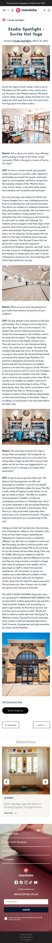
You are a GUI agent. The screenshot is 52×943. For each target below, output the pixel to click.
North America (15, 710)
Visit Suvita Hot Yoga (12, 702)
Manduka (29, 935)
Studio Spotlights (16, 20)
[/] (26, 10)
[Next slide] (45, 782)
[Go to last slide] (6, 782)
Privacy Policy (26, 940)
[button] (50, 3)
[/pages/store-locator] (12, 10)
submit (26, 910)
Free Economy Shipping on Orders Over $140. (26, 3)
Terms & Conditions (26, 937)
